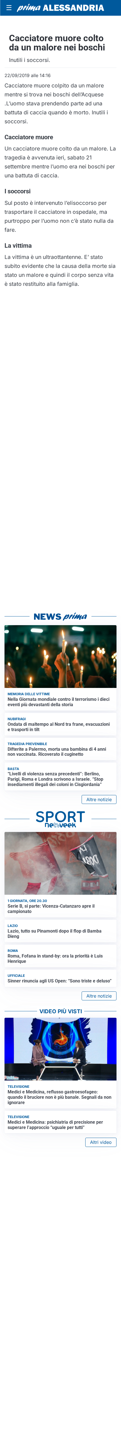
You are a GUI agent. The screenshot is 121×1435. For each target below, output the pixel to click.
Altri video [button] (101, 1142)
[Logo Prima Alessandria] (60, 8)
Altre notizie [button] (99, 799)
